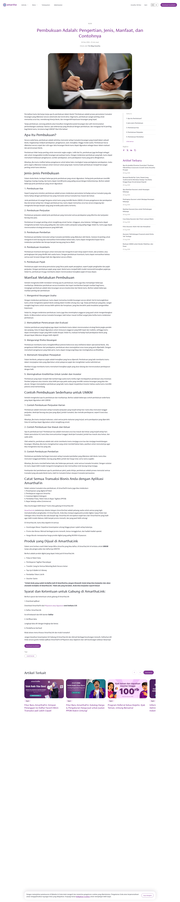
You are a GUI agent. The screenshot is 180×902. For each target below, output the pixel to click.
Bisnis (34, 5)
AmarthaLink (29, 510)
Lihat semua (130, 141)
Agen (90, 23)
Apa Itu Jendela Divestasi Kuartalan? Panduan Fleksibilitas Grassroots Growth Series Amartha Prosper (139, 167)
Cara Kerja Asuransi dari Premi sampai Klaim (138, 219)
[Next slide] (140, 672)
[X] (127, 150)
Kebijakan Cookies (83, 896)
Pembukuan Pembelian (136, 137)
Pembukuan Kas (133, 127)
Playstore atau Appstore (54, 605)
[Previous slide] (134, 672)
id (156, 5)
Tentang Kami (46, 5)
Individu (23, 5)
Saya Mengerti (147, 895)
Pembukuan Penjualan (135, 132)
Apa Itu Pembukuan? (135, 118)
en (152, 5)
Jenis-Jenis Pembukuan (135, 123)
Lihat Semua (148, 672)
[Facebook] (124, 150)
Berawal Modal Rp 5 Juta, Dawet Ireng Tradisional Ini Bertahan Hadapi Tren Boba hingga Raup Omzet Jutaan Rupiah (137, 179)
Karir (145, 5)
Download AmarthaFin (169, 5)
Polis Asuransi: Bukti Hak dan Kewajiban (136, 226)
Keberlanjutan (58, 5)
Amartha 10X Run (136, 5)
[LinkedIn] (131, 150)
